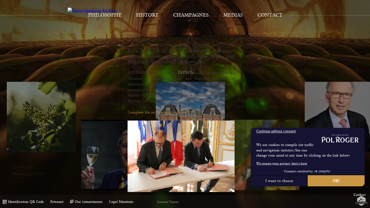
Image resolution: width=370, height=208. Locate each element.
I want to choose (279, 180)
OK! (336, 180)
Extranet (56, 202)
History (147, 15)
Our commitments (89, 202)
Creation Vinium (167, 202)
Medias (233, 15)
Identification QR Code (26, 202)
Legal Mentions (121, 202)
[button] (359, 195)
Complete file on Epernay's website (157, 112)
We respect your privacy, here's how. (281, 163)
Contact (269, 15)
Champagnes (191, 15)
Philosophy (104, 15)
